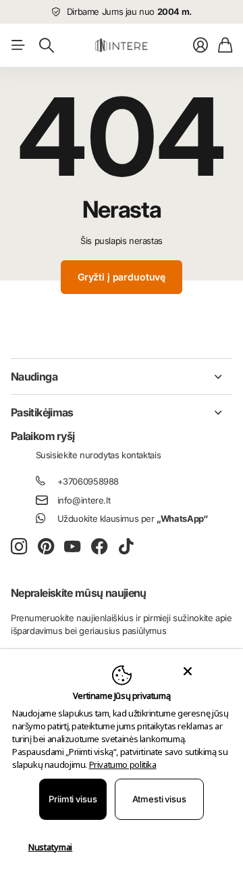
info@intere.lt (84, 500)
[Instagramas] (19, 547)
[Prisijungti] (200, 45)
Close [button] (121, 376)
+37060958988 (88, 481)
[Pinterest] (46, 547)
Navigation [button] (18, 45)
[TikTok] (126, 547)
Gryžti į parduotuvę (121, 277)
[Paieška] (46, 45)
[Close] (187, 671)
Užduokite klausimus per (132, 518)
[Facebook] (99, 547)
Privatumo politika (123, 764)
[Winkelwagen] (225, 45)
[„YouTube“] (72, 547)
